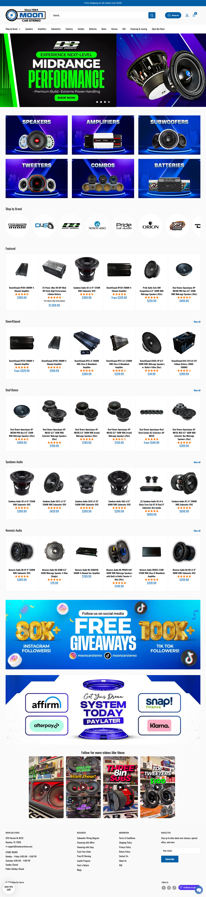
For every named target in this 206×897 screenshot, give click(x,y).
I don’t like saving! (103, 485)
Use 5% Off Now (103, 477)
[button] (199, 890)
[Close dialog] (133, 423)
